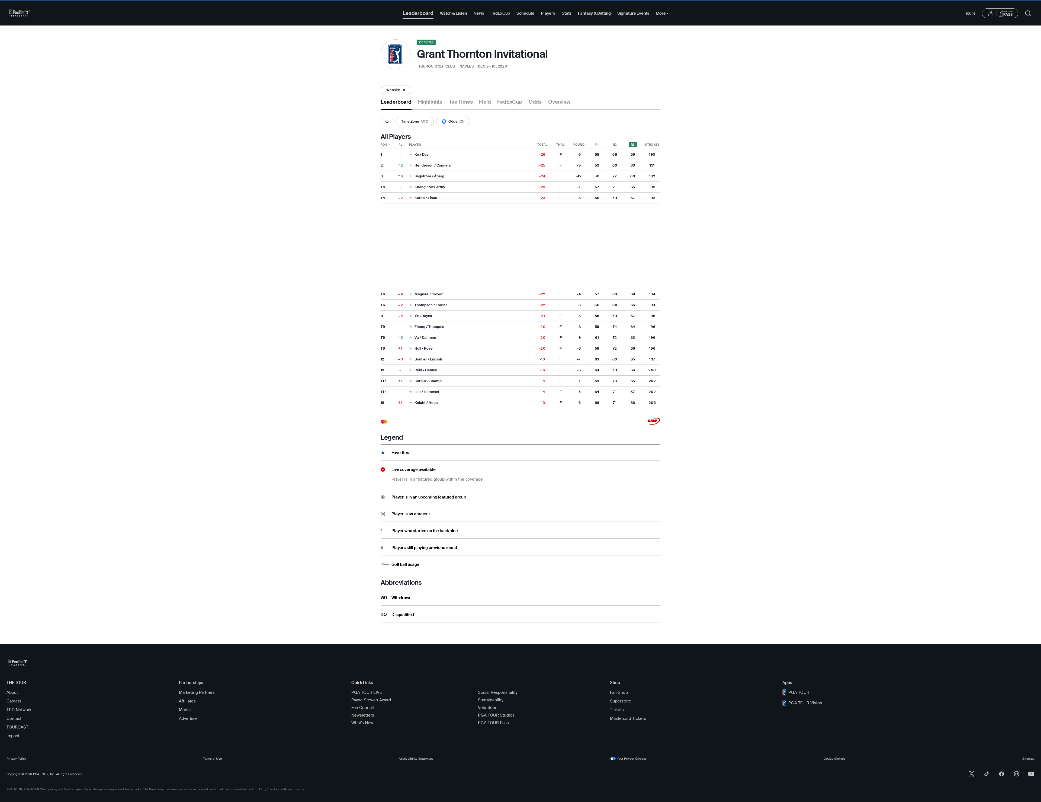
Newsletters (362, 715)
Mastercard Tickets (628, 718)
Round (579, 144)
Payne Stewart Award (371, 700)
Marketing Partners (197, 692)
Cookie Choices (834, 759)
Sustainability (490, 700)
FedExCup (500, 13)
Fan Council (362, 707)
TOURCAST (17, 727)
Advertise (188, 718)
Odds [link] (535, 102)
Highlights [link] (430, 102)
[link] (396, 90)
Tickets (617, 709)
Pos (384, 144)
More (663, 14)
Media (185, 709)
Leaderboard (418, 13)
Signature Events (633, 13)
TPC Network (19, 709)
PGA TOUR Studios (496, 715)
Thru (560, 144)
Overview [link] (559, 102)
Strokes (652, 144)
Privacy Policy (16, 759)
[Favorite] (410, 155)
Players (548, 13)
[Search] (387, 121)
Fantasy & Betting (594, 13)
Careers (14, 701)
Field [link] (485, 102)
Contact (14, 718)
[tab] (396, 104)
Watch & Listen (453, 13)
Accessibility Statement (416, 759)
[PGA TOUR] (19, 13)
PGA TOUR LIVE (366, 692)
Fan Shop (619, 692)
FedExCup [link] (509, 102)
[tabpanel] (520, 366)
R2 (615, 144)
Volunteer (487, 707)
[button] (445, 67)
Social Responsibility (498, 692)
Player (415, 144)
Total (542, 144)
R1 (597, 144)
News (479, 13)
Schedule (525, 13)
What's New (362, 723)
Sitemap (1028, 759)
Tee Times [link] (461, 102)
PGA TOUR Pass (493, 723)
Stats (566, 13)
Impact (13, 736)
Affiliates (187, 701)
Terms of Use (212, 759)
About (12, 692)
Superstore (620, 701)
